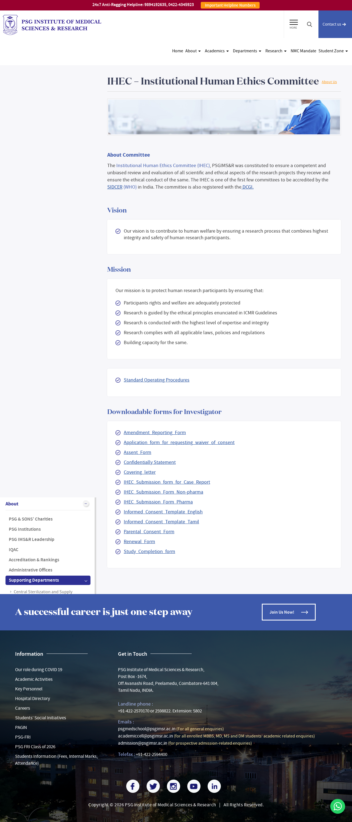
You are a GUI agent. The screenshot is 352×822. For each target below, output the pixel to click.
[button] (294, 21)
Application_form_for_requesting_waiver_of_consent (179, 442)
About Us (329, 81)
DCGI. (247, 187)
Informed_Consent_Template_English (163, 512)
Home (177, 51)
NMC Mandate (303, 51)
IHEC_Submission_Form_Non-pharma (163, 492)
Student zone (331, 51)
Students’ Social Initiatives (40, 718)
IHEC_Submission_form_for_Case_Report (167, 482)
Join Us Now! (282, 612)
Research (273, 51)
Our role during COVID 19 (38, 670)
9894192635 (155, 4)
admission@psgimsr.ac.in (142, 743)
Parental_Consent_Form (149, 532)
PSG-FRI (23, 737)
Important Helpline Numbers (230, 5)
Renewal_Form (139, 541)
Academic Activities (34, 679)
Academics (215, 51)
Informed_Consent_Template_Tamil (161, 522)
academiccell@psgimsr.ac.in (145, 736)
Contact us (332, 24)
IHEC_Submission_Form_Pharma (158, 502)
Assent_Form (137, 452)
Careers (22, 708)
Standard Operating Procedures (156, 380)
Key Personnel (28, 689)
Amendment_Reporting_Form (155, 432)
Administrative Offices (30, 570)
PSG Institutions (25, 529)
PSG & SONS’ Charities (31, 519)
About (191, 51)
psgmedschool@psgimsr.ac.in (146, 729)
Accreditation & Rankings (34, 560)
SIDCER (114, 187)
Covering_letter (140, 472)
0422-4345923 (181, 4)
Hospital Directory (32, 698)
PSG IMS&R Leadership (31, 539)
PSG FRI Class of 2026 (35, 747)
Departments (245, 51)
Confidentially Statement (150, 462)
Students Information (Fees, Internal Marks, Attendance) (56, 759)
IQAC (13, 549)
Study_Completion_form (149, 551)
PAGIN (21, 727)
